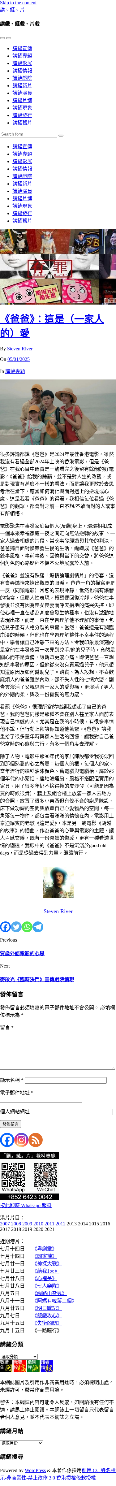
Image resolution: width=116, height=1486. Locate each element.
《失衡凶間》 (48, 1323)
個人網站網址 (15, 1111)
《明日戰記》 (48, 1308)
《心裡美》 (46, 1278)
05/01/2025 (18, 359)
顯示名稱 (12, 1080)
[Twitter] (16, 926)
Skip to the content (18, 2)
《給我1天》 (47, 1271)
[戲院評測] (33, 1370)
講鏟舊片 (22, 122)
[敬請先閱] (6, 1370)
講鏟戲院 (22, 78)
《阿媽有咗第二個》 (56, 1300)
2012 (61, 1223)
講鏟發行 (22, 115)
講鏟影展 (22, 63)
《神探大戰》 (48, 1263)
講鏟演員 (22, 93)
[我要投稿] (20, 1370)
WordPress (35, 1470)
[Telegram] (37, 926)
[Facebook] (5, 926)
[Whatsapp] (27, 926)
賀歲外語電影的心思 (22, 953)
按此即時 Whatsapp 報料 (26, 1205)
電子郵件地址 (16, 1092)
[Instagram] (21, 1140)
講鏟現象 (22, 107)
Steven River (19, 348)
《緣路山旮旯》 (51, 1293)
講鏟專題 (22, 55)
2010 (38, 1223)
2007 (5, 1223)
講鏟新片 (22, 85)
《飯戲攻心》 (48, 1315)
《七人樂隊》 (48, 1286)
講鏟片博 (22, 100)
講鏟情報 (22, 70)
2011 (49, 1223)
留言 (7, 1027)
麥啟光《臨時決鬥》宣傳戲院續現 (37, 979)
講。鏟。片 (12, 9)
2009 (27, 1223)
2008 (16, 1223)
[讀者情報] (47, 1370)
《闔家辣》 (46, 1256)
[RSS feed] (35, 1140)
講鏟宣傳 (22, 48)
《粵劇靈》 (46, 1248)
